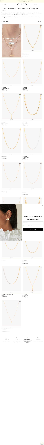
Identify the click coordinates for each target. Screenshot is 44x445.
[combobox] (24, 226)
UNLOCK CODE (33, 229)
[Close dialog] (42, 205)
